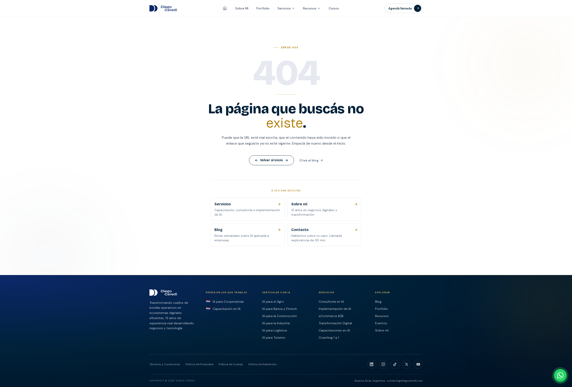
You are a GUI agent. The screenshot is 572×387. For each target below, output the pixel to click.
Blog (378, 302)
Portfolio (262, 8)
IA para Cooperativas (225, 301)
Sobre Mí (241, 8)
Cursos (334, 8)
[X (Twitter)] (406, 364)
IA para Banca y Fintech (279, 309)
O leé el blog (309, 160)
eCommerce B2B (331, 316)
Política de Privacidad (199, 364)
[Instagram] (383, 364)
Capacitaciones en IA (334, 330)
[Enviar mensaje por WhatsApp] (560, 375)
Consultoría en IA (331, 302)
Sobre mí (382, 330)
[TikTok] (394, 364)
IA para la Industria (276, 323)
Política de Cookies (231, 364)
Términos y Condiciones (164, 364)
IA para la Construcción (279, 316)
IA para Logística (274, 330)
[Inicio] (224, 8)
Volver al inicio (271, 160)
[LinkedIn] (371, 364)
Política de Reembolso (262, 364)
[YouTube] (418, 364)
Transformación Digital (335, 323)
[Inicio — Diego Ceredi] (163, 8)
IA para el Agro (273, 302)
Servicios (284, 8)
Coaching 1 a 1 (329, 338)
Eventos (381, 323)
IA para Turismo (273, 338)
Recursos (309, 8)
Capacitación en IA (223, 308)
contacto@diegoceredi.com (405, 381)
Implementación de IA (335, 309)
